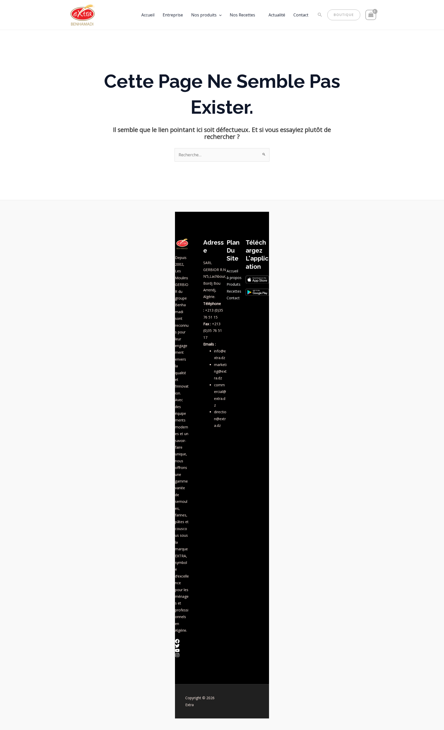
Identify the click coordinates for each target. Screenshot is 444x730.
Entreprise (173, 15)
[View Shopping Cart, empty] (370, 15)
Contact (300, 15)
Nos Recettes (242, 15)
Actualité (277, 15)
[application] (219, 15)
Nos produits (204, 15)
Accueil (147, 15)
